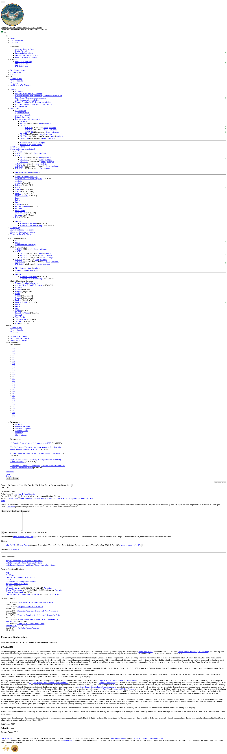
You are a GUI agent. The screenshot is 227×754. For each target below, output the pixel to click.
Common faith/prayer (23, 428)
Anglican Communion (118, 738)
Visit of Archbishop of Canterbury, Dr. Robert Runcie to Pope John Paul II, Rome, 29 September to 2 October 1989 (49, 499)
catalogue (47, 123)
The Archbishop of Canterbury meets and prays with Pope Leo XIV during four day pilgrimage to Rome (35, 448)
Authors (13, 89)
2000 (13, 404)
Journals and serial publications (22, 230)
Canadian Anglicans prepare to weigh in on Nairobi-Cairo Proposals (35, 453)
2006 (13, 391)
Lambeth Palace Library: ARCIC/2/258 (20, 577)
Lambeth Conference (107, 683)
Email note (15, 511)
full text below (13, 549)
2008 (13, 387)
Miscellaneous (25, 143)
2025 (13, 351)
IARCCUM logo (21, 66)
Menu (5, 32)
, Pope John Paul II (145, 652)
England (18, 194)
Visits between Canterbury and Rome (20, 565)
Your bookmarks (16, 40)
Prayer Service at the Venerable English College (35, 602)
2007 (13, 389)
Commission (67, 740)
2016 (13, 370)
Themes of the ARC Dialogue (21, 234)
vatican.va (9, 586)
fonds (41, 123)
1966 (13, 417)
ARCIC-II (28, 130)
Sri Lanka (18, 215)
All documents (20, 111)
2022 (13, 357)
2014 (13, 374)
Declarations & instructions (32, 561)
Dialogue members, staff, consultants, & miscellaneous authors (38, 96)
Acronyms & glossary (18, 336)
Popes (17, 243)
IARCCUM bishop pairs (19, 338)
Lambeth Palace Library (24, 53)
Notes (8, 474)
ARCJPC (23, 123)
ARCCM (23, 134)
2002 (13, 400)
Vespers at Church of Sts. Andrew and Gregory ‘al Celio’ (38, 615)
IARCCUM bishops (22, 64)
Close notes (25, 511)
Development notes (17, 70)
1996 (13, 413)
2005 (13, 393)
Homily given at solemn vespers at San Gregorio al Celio (38, 619)
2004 (13, 396)
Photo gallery (15, 228)
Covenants (19, 424)
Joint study (19, 433)
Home (12, 38)
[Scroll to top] (2, 2)
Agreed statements (22, 113)
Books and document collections (22, 232)
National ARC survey (18, 341)
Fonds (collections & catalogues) (27, 119)
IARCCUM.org (6, 738)
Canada (18, 189)
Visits (17, 240)
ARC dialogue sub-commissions (27, 100)
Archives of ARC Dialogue (20, 85)
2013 (13, 376)
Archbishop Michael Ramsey (123, 689)
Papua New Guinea (22, 206)
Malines (18, 221)
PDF (7, 573)
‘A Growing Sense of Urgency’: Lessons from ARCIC (30, 443)
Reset (16, 478)
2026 (13, 349)
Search (8, 476)
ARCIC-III (29, 132)
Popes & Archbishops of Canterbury (28, 94)
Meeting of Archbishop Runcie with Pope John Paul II (37, 611)
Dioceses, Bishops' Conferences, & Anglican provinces (35, 104)
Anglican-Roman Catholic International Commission (48, 683)
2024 (13, 353)
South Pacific (20, 211)
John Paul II (18, 494)
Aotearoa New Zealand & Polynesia (28, 179)
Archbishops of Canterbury (25, 245)
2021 (13, 359)
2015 (13, 372)
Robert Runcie (29, 494)
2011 (13, 381)
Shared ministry (21, 435)
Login (12, 74)
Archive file (54, 594)
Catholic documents (22, 117)
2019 (13, 364)
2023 (13, 355)
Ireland (17, 200)
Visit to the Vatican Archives (28, 628)
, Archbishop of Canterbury (199, 652)
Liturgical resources (22, 426)
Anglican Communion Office (17, 584)
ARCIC (23, 126)
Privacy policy (15, 72)
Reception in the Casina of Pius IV (30, 607)
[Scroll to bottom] (4, 2)
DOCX (8, 579)
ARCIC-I (28, 128)
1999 (13, 406)
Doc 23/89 (10, 575)
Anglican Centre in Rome (24, 49)
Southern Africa (21, 213)
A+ (12, 478)
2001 (13, 402)
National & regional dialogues (31, 145)
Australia (18, 181)
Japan (17, 202)
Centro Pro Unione (22, 51)
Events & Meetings (17, 147)
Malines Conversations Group (26, 55)
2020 (13, 362)
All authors (19, 91)
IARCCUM (24, 138)
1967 (13, 415)
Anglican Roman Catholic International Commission (118, 680)
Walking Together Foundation (26, 57)
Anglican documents (23, 115)
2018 (13, 366)
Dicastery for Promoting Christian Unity (21, 582)
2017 (13, 368)
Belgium (18, 185)
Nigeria (18, 204)
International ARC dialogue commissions (30, 98)
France (17, 198)
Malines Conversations (28, 223)
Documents (14, 108)
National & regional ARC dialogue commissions (33, 102)
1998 (13, 408)
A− (8, 478)
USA (17, 217)
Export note (6, 511)
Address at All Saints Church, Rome (30, 624)
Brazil (17, 187)
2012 (13, 379)
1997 (13, 411)
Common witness (21, 431)
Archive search (16, 79)
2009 (13, 385)
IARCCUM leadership (23, 62)
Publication (48, 588)
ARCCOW (24, 136)
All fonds (23, 121)
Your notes (14, 43)
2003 (13, 398)
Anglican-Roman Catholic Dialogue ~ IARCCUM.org (21, 28)
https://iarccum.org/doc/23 (23, 537)
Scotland (18, 209)
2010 (13, 383)
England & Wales (21, 196)
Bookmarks (10, 472)
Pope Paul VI (103, 689)
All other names (21, 106)
